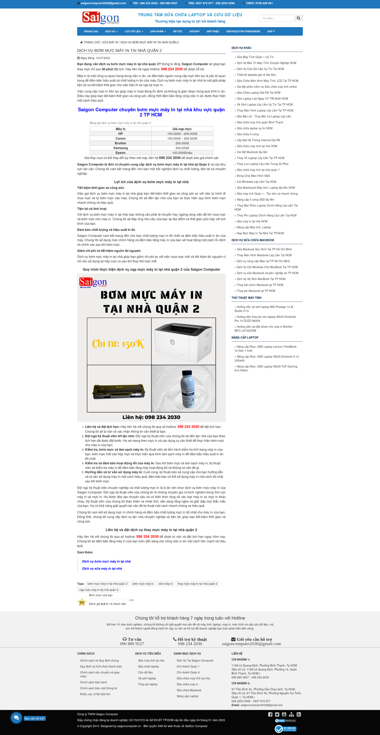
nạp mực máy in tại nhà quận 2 (98, 590)
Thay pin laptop (148, 684)
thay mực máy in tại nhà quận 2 (197, 584)
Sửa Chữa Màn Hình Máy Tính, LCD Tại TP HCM (267, 81)
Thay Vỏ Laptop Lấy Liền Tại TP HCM (260, 158)
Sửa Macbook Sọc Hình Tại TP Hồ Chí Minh (264, 249)
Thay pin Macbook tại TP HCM (256, 291)
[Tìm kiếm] (298, 18)
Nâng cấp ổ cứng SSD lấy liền (255, 199)
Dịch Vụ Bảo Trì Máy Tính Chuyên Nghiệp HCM (266, 63)
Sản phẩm (157, 31)
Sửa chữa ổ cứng (248, 134)
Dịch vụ (110, 31)
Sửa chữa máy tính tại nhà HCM (257, 146)
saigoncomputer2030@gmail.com (251, 643)
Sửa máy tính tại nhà (151, 660)
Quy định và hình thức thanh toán (101, 666)
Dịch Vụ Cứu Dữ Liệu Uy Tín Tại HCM (260, 69)
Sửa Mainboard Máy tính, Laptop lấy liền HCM (266, 187)
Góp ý (271, 31)
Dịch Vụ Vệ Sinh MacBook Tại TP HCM (261, 279)
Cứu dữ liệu (133, 31)
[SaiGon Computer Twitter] (277, 715)
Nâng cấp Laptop (187, 696)
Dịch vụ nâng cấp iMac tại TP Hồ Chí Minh (263, 261)
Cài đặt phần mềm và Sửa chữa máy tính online (267, 87)
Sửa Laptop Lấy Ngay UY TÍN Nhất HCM (262, 98)
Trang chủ (91, 31)
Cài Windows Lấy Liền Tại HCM (256, 182)
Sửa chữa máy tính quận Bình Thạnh (260, 122)
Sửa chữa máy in (187, 684)
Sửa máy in (110, 42)
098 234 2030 (190, 643)
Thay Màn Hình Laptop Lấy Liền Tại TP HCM (265, 110)
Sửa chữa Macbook (189, 690)
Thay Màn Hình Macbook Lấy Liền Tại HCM (264, 255)
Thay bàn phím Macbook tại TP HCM (260, 285)
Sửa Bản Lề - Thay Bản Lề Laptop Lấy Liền (264, 116)
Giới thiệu (213, 31)
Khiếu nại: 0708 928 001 (95, 694)
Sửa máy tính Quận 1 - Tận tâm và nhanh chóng (267, 193)
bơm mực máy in (143, 584)
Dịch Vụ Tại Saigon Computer (195, 660)
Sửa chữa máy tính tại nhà (193, 678)
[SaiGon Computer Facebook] (270, 715)
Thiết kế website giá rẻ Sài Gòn (256, 75)
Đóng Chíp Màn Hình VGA (253, 176)
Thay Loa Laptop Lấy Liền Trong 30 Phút (262, 164)
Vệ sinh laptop (147, 678)
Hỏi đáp (195, 31)
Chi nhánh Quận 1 (188, 666)
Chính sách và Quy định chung (99, 660)
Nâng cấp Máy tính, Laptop (254, 227)
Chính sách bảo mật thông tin (98, 688)
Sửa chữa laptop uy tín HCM (255, 128)
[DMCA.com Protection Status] (285, 721)
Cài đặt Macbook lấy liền (252, 152)
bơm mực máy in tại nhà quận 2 (107, 584)
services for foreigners (243, 31)
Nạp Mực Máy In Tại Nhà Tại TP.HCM (260, 233)
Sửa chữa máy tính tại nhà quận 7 (258, 170)
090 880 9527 (132, 643)
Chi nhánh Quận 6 (188, 672)
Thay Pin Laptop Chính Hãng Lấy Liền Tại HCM (266, 215)
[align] (292, 715)
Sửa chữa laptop (148, 666)
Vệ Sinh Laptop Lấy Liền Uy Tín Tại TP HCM (265, 104)
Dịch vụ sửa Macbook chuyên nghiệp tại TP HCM (267, 273)
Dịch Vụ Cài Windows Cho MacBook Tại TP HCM (267, 267)
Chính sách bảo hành (93, 682)
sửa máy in (166, 584)
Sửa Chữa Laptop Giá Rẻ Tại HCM (258, 92)
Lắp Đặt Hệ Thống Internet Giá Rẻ (258, 140)
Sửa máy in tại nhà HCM (252, 221)
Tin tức (177, 31)
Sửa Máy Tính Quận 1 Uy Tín (255, 57)
